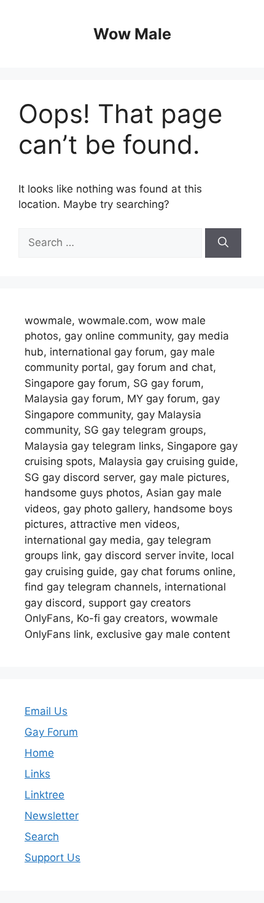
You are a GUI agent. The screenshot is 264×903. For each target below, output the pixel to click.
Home (39, 753)
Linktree (44, 795)
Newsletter (52, 816)
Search (42, 836)
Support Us (52, 857)
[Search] (223, 243)
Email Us (46, 711)
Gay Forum (51, 732)
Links (37, 774)
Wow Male (132, 34)
